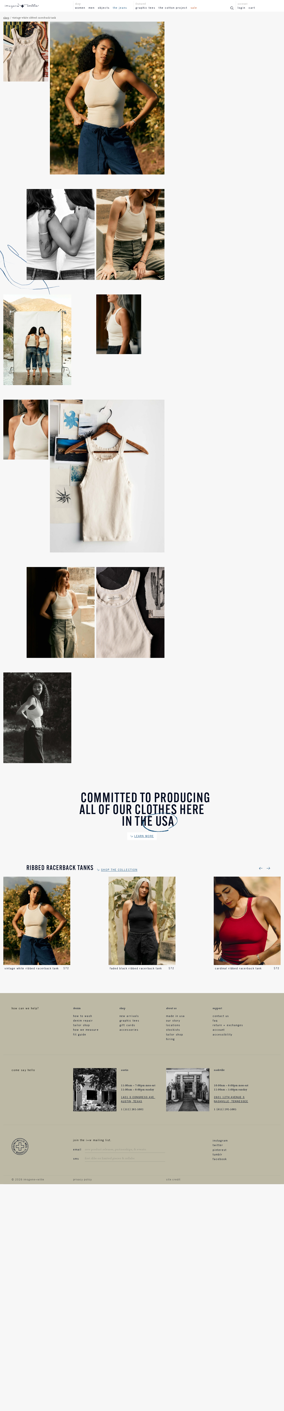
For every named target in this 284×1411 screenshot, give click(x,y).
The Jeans (120, 8)
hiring (170, 1039)
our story (173, 1020)
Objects (104, 8)
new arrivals (129, 1016)
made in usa (175, 1016)
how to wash (82, 1016)
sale (194, 8)
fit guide (79, 1034)
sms (76, 1158)
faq (215, 1020)
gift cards (127, 1025)
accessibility (223, 1034)
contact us (221, 1016)
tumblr (217, 1154)
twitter (218, 1145)
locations (173, 1025)
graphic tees (145, 8)
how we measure (86, 1030)
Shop (6, 18)
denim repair (83, 1020)
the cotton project (173, 8)
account (219, 1030)
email (77, 1149)
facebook (220, 1159)
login (241, 8)
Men (92, 8)
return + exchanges (228, 1025)
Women (80, 8)
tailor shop (81, 1025)
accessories (129, 1030)
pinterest (220, 1150)
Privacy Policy (82, 1179)
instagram (220, 1140)
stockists (173, 1030)
